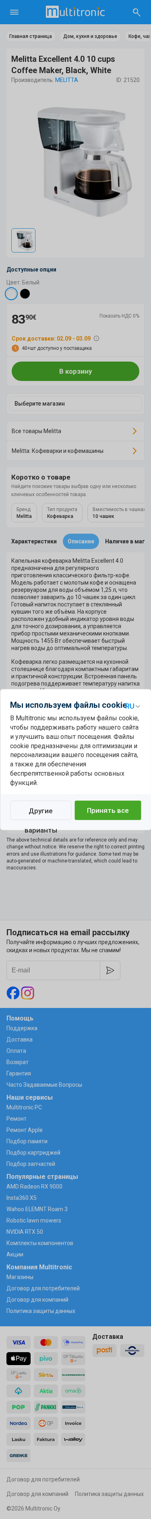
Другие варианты (41, 813)
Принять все (108, 810)
